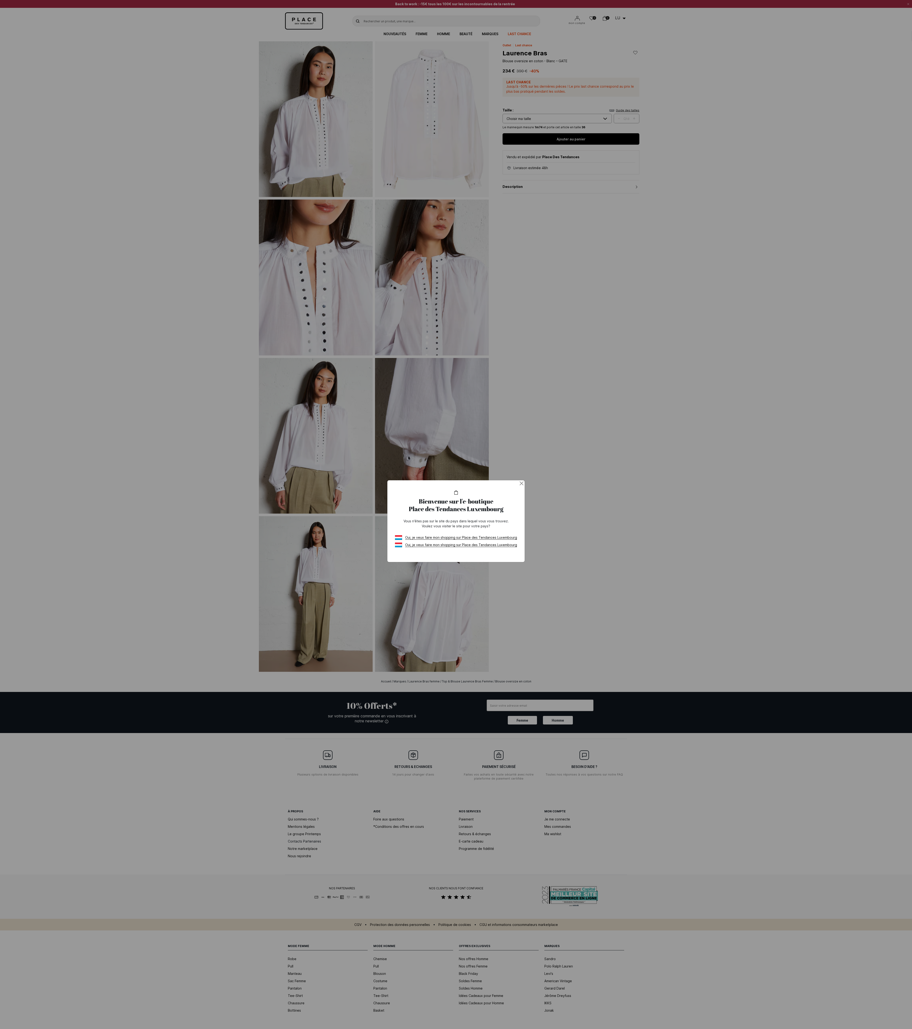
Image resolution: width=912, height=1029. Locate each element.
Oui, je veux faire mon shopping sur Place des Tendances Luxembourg (461, 537)
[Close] (521, 483)
